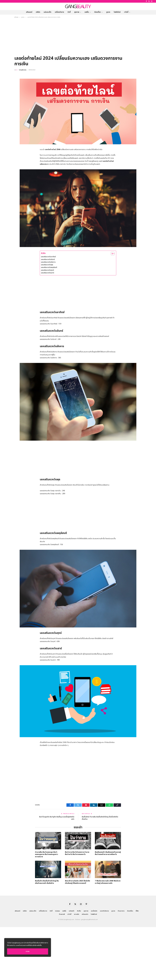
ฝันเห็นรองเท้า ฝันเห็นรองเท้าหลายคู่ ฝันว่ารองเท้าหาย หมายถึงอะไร (108, 853)
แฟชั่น (87, 12)
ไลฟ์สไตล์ (117, 12)
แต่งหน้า (71, 911)
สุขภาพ (76, 12)
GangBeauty (22, 70)
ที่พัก (137, 911)
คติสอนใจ (85, 914)
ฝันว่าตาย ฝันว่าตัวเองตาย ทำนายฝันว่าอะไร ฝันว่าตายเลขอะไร (77, 853)
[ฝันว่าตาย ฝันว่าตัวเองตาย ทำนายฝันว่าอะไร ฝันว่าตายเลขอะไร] (78, 840)
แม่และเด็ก (47, 12)
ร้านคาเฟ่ (62, 914)
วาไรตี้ (126, 12)
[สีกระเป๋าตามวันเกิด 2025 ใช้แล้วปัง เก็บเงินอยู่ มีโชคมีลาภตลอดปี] (78, 869)
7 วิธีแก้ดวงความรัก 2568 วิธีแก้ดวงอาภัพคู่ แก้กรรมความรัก (107, 882)
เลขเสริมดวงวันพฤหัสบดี (49, 267)
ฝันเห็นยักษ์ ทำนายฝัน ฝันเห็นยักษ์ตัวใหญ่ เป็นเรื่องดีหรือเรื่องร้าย (100, 818)
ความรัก (76, 914)
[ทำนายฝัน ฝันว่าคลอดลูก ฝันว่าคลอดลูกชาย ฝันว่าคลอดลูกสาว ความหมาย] (48, 840)
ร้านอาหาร (121, 911)
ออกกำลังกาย (104, 911)
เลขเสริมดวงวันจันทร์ (48, 259)
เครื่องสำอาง (59, 12)
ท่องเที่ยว (97, 12)
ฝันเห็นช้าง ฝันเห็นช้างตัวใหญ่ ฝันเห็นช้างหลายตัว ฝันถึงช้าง (47, 882)
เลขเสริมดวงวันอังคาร (48, 262)
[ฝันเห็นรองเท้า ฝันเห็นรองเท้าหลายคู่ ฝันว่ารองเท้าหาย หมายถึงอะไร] (108, 840)
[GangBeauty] (78, 6)
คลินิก (38, 12)
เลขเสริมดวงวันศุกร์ (47, 270)
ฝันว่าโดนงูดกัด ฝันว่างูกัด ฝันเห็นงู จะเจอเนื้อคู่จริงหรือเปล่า (56, 818)
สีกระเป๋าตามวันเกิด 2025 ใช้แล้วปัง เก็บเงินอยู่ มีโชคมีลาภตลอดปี (77, 882)
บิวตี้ (69, 12)
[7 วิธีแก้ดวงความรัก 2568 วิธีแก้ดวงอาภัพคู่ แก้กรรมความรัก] (108, 869)
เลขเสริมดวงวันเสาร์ (47, 273)
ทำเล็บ (79, 911)
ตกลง (28, 951)
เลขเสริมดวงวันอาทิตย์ (48, 256)
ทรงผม (57, 911)
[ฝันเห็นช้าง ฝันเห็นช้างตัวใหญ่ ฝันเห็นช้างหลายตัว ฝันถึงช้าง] (48, 869)
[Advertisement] (78, 37)
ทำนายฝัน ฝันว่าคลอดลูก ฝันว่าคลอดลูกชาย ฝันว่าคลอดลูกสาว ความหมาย (46, 854)
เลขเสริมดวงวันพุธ (47, 264)
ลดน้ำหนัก (94, 911)
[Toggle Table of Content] (111, 253)
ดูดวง (108, 12)
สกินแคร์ (29, 12)
